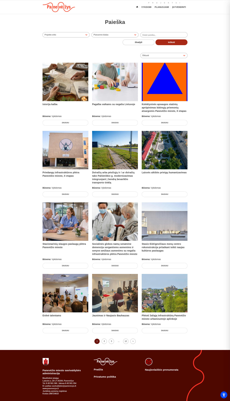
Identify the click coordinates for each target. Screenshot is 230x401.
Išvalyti (138, 42)
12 (126, 341)
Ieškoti (171, 42)
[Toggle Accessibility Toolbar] (224, 395)
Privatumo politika (105, 376)
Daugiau (65, 123)
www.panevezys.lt (51, 388)
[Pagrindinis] (137, 7)
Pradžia (98, 369)
